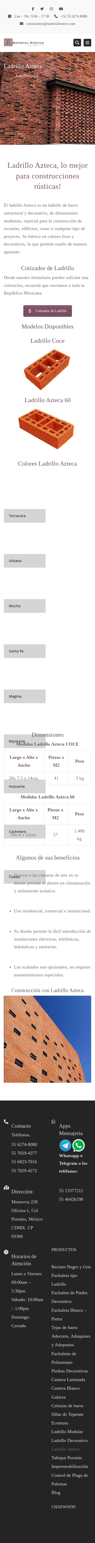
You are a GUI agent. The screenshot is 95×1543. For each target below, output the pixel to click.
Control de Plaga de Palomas (69, 1479)
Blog (55, 1492)
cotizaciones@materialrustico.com (50, 24)
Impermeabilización (69, 1466)
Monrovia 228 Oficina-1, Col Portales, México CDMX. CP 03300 (27, 1219)
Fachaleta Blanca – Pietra (68, 1314)
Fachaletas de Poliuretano (63, 1358)
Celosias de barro (67, 1405)
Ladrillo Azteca (65, 1449)
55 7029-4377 (24, 1153)
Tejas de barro (64, 1327)
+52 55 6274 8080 (74, 16)
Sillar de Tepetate (67, 1414)
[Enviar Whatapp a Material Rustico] (72, 1144)
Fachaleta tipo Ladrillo (64, 1280)
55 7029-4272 (24, 1170)
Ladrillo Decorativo (69, 1440)
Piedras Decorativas (69, 1370)
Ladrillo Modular (67, 1431)
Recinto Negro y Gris (71, 1266)
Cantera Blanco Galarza (65, 1392)
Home (8, 76)
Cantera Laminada (68, 1379)
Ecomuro (59, 1422)
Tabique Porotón (66, 1457)
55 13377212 (71, 1190)
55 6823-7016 (24, 1161)
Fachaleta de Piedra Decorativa (69, 1297)
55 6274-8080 (24, 1144)
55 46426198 (71, 1199)
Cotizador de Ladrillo (51, 311)
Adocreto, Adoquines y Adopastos (70, 1340)
